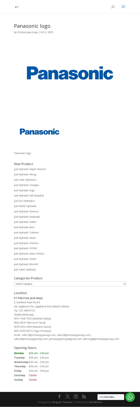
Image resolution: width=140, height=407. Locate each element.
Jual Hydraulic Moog (25, 174)
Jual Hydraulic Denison (26, 211)
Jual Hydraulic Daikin (25, 221)
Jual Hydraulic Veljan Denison (30, 169)
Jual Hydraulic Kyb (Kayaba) (29, 195)
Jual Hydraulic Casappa (26, 185)
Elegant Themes (62, 402)
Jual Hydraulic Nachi (25, 237)
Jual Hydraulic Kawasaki (27, 216)
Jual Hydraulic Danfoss (26, 243)
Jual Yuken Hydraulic (25, 269)
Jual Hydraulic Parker (25, 258)
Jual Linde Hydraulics (25, 179)
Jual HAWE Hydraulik (25, 206)
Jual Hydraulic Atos (24, 227)
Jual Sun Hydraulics (24, 200)
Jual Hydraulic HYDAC (25, 248)
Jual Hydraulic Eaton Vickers (29, 253)
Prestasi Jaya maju (27, 32)
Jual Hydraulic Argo (24, 190)
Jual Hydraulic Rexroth (26, 264)
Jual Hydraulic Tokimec (26, 232)
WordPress (95, 402)
